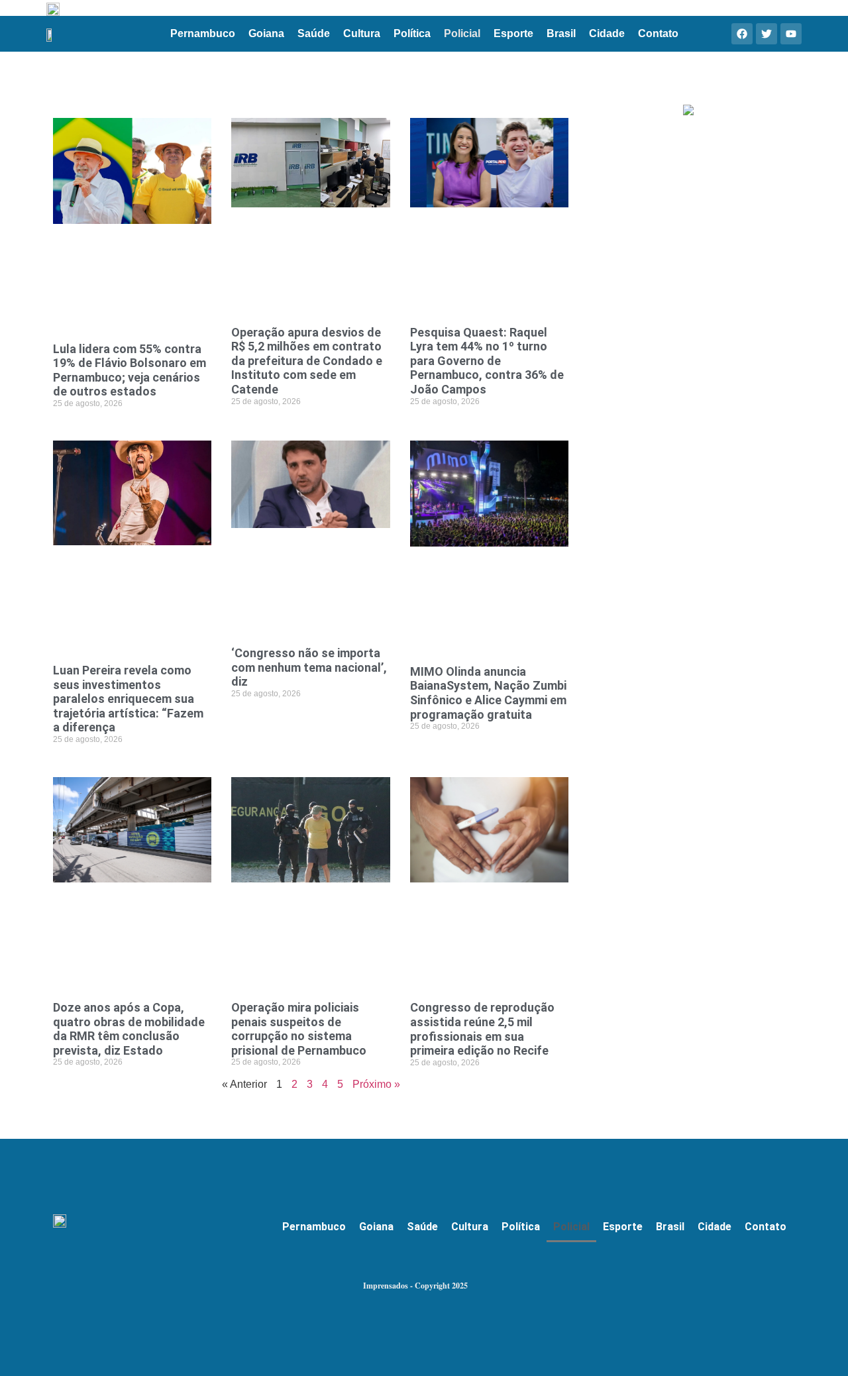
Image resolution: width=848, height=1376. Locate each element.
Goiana (266, 33)
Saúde (313, 33)
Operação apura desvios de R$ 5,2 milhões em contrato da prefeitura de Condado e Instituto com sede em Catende (306, 360)
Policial (462, 33)
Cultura (361, 33)
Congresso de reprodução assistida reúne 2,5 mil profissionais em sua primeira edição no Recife (482, 1028)
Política (412, 33)
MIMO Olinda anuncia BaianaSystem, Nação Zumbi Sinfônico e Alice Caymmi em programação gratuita (488, 692)
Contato (658, 33)
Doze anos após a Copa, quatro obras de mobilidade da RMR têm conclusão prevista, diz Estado (129, 1028)
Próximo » (376, 1084)
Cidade (607, 33)
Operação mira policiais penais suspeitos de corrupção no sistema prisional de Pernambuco (298, 1028)
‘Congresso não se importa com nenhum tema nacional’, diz (309, 667)
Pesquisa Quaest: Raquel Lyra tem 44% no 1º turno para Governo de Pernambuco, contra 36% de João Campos (487, 360)
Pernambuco (202, 33)
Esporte (513, 33)
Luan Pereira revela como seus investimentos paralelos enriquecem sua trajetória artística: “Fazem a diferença (128, 698)
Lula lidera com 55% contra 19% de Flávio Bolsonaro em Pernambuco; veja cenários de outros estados (129, 370)
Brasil (561, 33)
